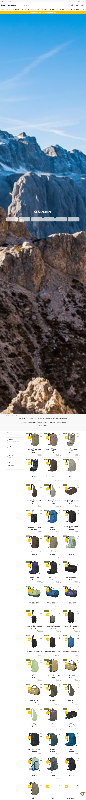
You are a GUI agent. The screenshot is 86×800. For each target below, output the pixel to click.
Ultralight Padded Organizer (71, 724)
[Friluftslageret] (8, 5)
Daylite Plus (52, 700)
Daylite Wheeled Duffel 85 (34, 527)
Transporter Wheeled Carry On (34, 626)
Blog (47, 1)
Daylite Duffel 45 (34, 700)
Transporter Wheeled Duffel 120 (71, 626)
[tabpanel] (12, 219)
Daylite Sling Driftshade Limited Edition (34, 501)
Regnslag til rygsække (61, 219)
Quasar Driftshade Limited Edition (71, 527)
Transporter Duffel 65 (71, 577)
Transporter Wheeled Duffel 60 (34, 651)
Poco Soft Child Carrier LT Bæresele (71, 450)
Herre (8, 9)
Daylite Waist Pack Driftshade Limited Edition (71, 501)
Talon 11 (71, 749)
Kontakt (63, 1)
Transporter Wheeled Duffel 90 (52, 651)
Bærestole (49, 219)
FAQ (59, 1)
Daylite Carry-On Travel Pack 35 (52, 675)
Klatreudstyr (61, 9)
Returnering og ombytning (79, 1)
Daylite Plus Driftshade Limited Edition (52, 476)
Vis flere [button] (9, 448)
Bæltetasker (24, 219)
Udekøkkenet (41, 1)
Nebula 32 (52, 724)
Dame (2, 9)
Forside (7, 415)
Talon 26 (34, 774)
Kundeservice (53, 1)
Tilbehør (73, 219)
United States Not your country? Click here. (11, 1)
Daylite (34, 675)
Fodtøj (24, 9)
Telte (37, 9)
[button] (67, 5)
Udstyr (70, 9)
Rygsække (31, 9)
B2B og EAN (69, 1)
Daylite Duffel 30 (71, 675)
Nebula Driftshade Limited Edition (34, 450)
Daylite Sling (71, 700)
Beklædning (15, 9)
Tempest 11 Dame (71, 553)
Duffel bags (37, 219)
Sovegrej (44, 9)
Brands (11, 415)
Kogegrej (52, 9)
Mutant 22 (52, 527)
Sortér (76, 428)
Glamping (76, 9)
